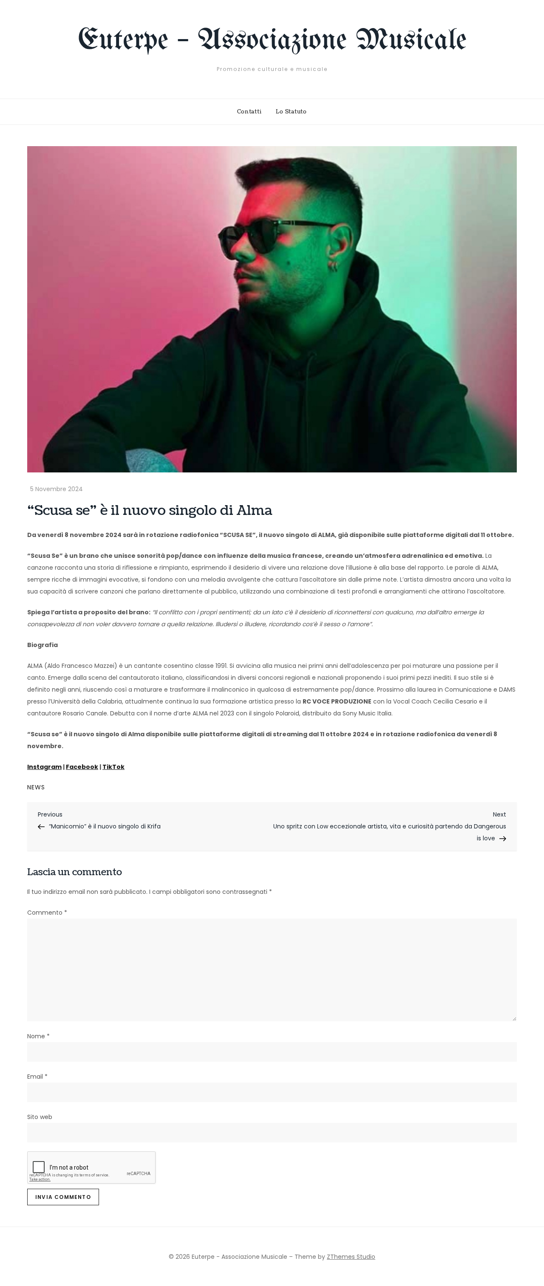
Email (37, 1076)
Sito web (39, 1117)
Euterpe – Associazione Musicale (272, 41)
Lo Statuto (291, 112)
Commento (47, 912)
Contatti (249, 112)
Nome (38, 1036)
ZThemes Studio (351, 1256)
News (36, 787)
